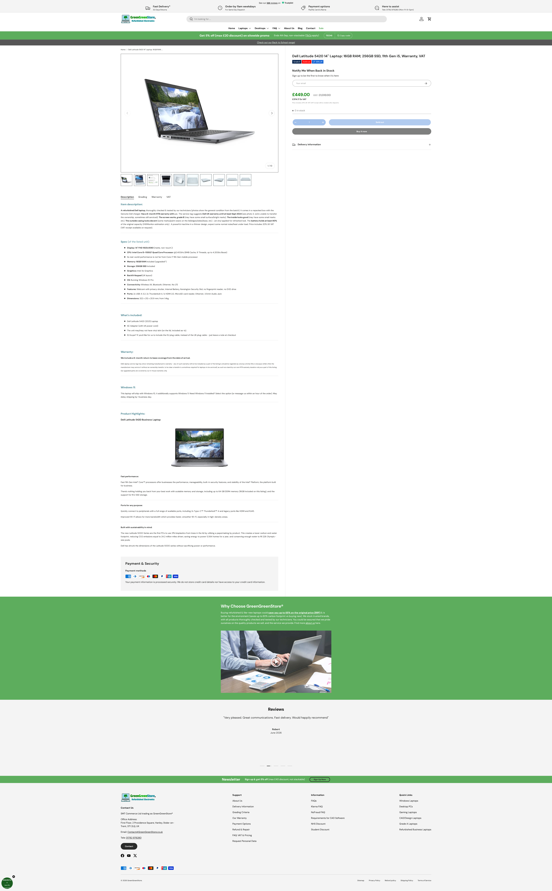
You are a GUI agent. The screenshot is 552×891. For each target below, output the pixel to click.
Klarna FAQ (317, 806)
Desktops (260, 28)
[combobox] (286, 19)
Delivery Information (243, 806)
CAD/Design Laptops (410, 818)
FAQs (314, 800)
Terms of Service (424, 880)
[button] (7, 883)
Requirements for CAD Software (328, 818)
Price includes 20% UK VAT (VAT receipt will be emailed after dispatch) (315, 103)
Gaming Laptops (408, 812)
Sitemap (360, 880)
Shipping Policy (407, 880)
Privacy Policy (374, 880)
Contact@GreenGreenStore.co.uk (145, 831)
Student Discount (320, 829)
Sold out (380, 122)
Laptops (243, 28)
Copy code (345, 35)
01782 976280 (133, 837)
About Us (289, 28)
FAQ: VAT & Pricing (242, 835)
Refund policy (390, 880)
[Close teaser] (13, 876)
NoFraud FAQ (318, 812)
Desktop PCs (406, 806)
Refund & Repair (241, 829)
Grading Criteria (240, 812)
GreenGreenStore (134, 880)
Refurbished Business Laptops (415, 829)
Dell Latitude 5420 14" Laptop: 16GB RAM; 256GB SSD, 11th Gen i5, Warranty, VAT (145, 49)
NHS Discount (318, 823)
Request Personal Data (244, 841)
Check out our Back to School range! (276, 42)
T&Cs (309, 35)
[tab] (127, 197)
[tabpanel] (199, 376)
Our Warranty (239, 818)
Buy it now (361, 131)
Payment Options (241, 823)
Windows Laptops (408, 800)
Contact (310, 28)
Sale (321, 28)
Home (231, 28)
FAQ (275, 28)
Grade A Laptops (408, 823)
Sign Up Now (320, 779)
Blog (300, 28)
